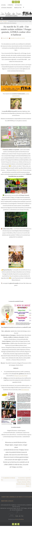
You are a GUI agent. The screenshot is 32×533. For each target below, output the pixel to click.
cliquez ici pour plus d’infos (21, 375)
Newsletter (17, 7)
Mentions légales (7, 500)
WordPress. (21, 519)
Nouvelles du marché (20, 38)
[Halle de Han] (13, 2)
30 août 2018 (5, 38)
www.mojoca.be (25, 389)
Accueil (3, 5)
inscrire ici (17, 95)
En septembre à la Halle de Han (8, 478)
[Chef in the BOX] (18, 2)
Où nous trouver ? (6, 7)
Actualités (18, 5)
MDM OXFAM (19, 169)
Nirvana (16, 519)
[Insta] (16, 2)
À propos (10, 5)
